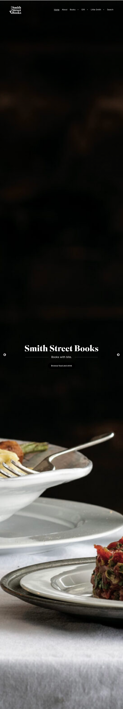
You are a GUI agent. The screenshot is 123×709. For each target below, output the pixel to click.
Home (56, 9)
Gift (83, 9)
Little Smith (96, 9)
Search (110, 9)
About (64, 9)
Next (118, 354)
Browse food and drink (61, 366)
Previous (4, 354)
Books (72, 9)
